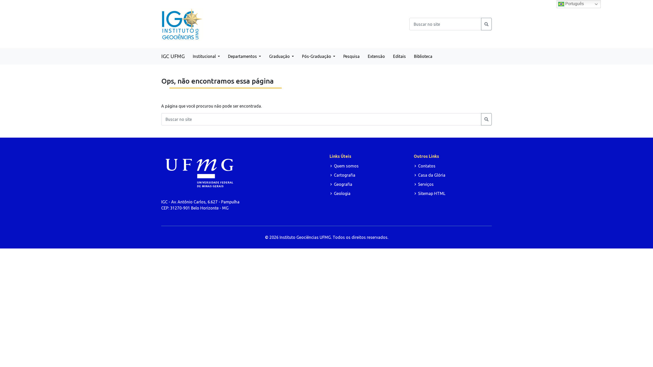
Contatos (426, 166)
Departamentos (243, 56)
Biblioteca (423, 56)
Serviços (426, 184)
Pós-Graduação (317, 56)
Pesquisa (351, 56)
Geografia (343, 184)
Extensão (376, 56)
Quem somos (346, 166)
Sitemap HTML (431, 193)
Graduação (280, 56)
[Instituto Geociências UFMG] (182, 23)
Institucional (205, 56)
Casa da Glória (431, 175)
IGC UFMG (173, 56)
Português (574, 4)
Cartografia (344, 175)
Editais (399, 56)
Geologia (342, 193)
